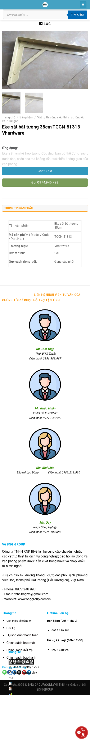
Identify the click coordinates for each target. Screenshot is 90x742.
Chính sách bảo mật (20, 643)
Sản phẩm (26, 117)
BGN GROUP (45, 689)
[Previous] (9, 60)
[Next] (81, 60)
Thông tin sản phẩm (18, 208)
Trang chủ (8, 117)
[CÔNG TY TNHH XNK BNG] (45, 4)
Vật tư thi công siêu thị (52, 117)
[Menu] (83, 4)
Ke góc (13, 121)
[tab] (45, 209)
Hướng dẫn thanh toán (22, 635)
